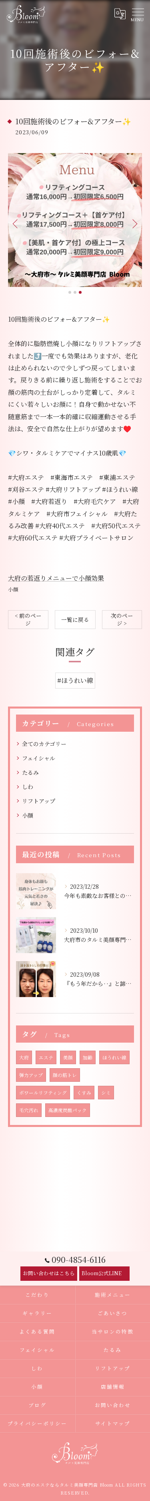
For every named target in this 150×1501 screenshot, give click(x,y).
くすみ (84, 1092)
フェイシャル (38, 758)
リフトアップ (38, 801)
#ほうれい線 (75, 680)
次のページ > (122, 619)
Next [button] (134, 223)
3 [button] (80, 292)
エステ (46, 1057)
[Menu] (137, 14)
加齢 (87, 1057)
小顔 (13, 589)
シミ (106, 1092)
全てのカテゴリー (44, 744)
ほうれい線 (114, 1057)
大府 (24, 1057)
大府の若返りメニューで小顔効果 (56, 578)
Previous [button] (16, 223)
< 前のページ (28, 619)
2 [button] (75, 292)
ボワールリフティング (43, 1092)
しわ (27, 786)
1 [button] (69, 292)
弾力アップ (31, 1075)
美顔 (68, 1057)
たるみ (30, 772)
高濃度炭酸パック (67, 1110)
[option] (75, 220)
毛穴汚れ (28, 1110)
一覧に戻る (75, 619)
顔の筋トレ (65, 1075)
